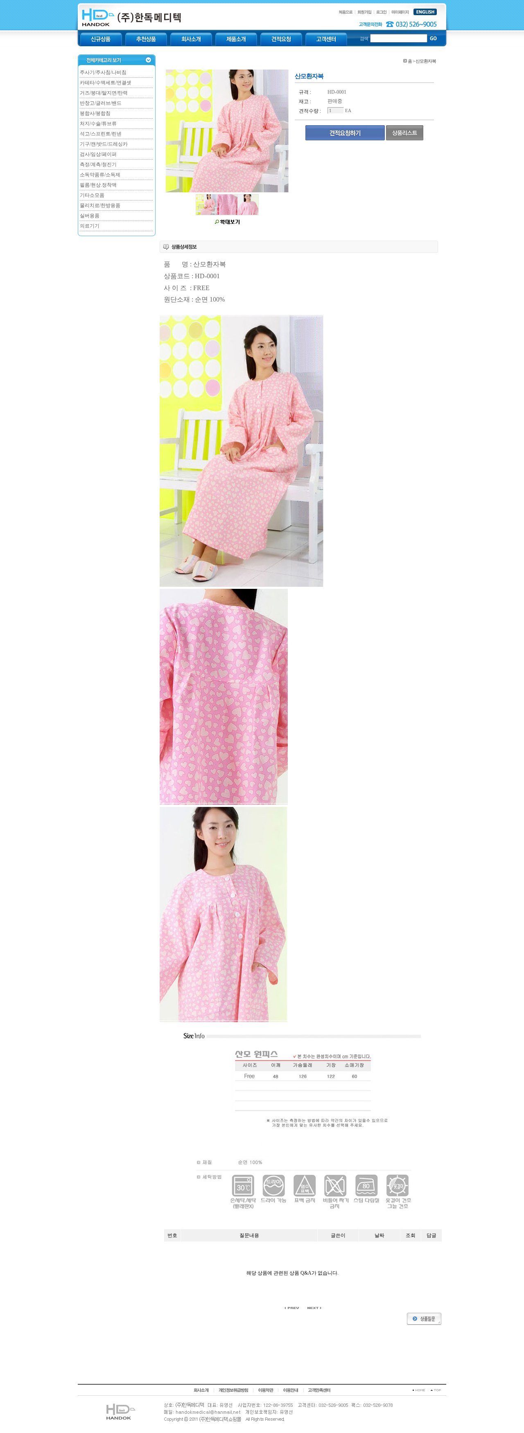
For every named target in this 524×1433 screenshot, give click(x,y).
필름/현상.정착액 (98, 185)
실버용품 (89, 216)
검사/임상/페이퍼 (98, 154)
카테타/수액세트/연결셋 (105, 83)
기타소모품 (92, 195)
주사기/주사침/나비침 (103, 72)
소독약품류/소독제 (100, 175)
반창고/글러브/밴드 (101, 103)
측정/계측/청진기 (98, 164)
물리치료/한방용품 (100, 205)
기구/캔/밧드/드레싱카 (104, 144)
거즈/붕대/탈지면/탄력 (104, 93)
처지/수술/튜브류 (98, 123)
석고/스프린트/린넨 (101, 134)
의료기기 (89, 226)
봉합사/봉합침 (95, 113)
